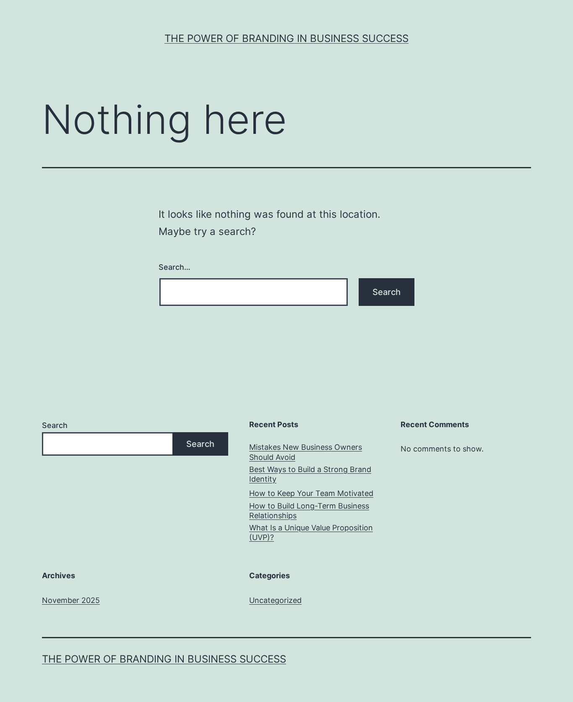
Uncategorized (275, 600)
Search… (174, 267)
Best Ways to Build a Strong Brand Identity (310, 474)
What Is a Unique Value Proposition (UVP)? (311, 532)
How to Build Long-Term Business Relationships (309, 510)
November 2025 (71, 600)
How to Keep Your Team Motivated (311, 493)
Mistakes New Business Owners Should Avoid (305, 452)
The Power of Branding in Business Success (286, 38)
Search (55, 425)
